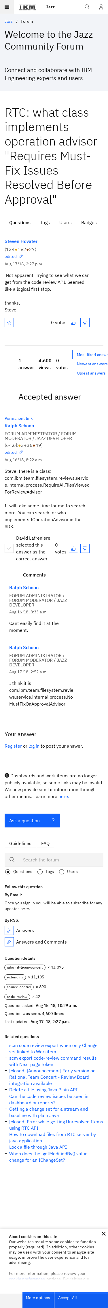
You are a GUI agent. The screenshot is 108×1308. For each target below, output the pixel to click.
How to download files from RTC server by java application (52, 1137)
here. (63, 796)
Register (13, 746)
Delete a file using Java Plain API (43, 1089)
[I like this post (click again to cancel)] (73, 322)
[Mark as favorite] (9, 322)
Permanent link (19, 418)
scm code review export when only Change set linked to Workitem (53, 1048)
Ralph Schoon (19, 425)
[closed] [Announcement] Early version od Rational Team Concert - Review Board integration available (52, 1077)
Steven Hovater (21, 241)
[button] (104, 1234)
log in (34, 746)
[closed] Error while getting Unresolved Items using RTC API (56, 1125)
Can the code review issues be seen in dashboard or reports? (48, 1099)
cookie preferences (27, 1278)
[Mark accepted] (9, 548)
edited (11, 256)
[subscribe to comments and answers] (9, 941)
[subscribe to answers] (9, 930)
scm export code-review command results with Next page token (53, 1061)
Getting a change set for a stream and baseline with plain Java (48, 1112)
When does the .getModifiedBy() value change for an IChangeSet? (48, 1157)
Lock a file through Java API (38, 1147)
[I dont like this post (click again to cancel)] (85, 322)
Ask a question (24, 820)
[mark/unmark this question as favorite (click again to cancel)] (9, 322)
